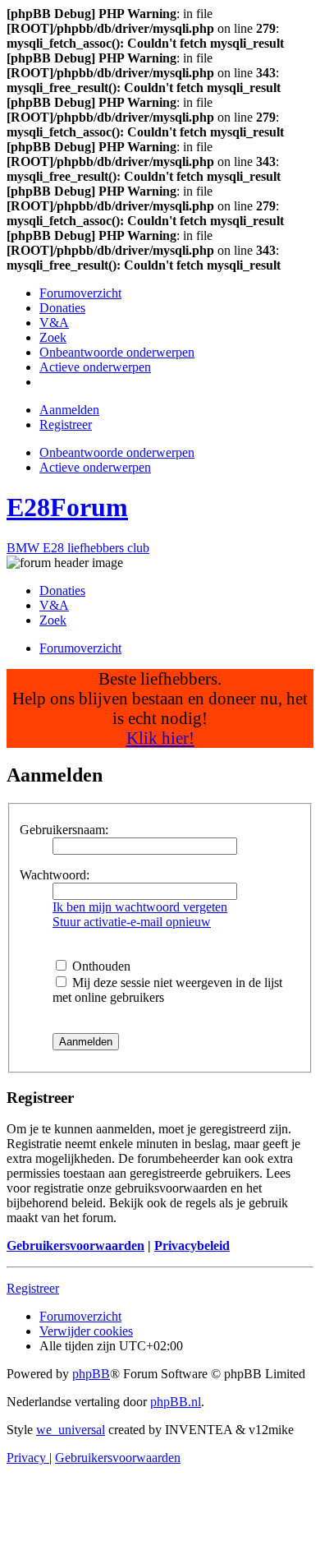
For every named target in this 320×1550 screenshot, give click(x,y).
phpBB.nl (175, 1402)
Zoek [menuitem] (52, 620)
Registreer (33, 1288)
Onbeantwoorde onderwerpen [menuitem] (116, 452)
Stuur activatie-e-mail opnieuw (132, 922)
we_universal (70, 1430)
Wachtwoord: (54, 875)
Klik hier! (160, 737)
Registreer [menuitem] (65, 424)
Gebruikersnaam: (64, 830)
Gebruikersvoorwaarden (75, 1245)
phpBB (91, 1374)
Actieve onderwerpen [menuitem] (95, 467)
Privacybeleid (192, 1245)
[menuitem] (80, 293)
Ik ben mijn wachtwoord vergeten (140, 907)
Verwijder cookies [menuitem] (86, 1331)
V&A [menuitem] (54, 605)
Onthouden (99, 966)
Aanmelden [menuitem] (69, 410)
